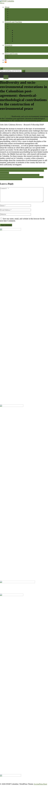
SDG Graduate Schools (18, 20)
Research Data (14, 52)
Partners (12, 13)
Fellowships (13, 18)
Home (2, 116)
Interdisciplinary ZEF (22, 39)
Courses (12, 28)
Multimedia (13, 49)
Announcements (15, 43)
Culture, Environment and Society (26, 35)
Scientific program (16, 24)
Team (11, 16)
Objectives (13, 11)
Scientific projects (15, 26)
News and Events (11, 54)
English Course (19, 32)
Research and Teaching (13, 22)
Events (11, 58)
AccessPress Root (40, 784)
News (11, 56)
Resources (8, 45)
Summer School (20, 41)
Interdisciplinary (20, 30)
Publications (13, 47)
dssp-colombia (35, 114)
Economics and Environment (24, 37)
